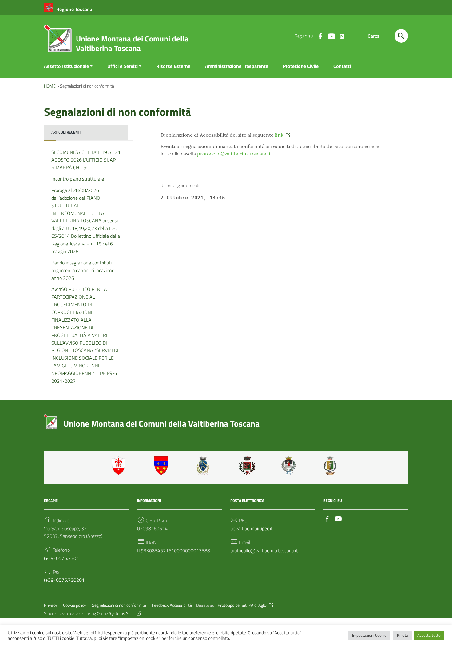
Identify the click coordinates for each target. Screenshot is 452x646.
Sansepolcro (289, 465)
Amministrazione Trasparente (236, 66)
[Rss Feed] (342, 35)
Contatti (342, 66)
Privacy (50, 605)
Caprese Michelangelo (204, 465)
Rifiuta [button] (402, 635)
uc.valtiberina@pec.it (251, 528)
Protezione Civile (301, 66)
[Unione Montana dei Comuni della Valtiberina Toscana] (58, 41)
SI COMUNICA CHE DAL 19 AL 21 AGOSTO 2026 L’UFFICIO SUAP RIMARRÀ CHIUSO (86, 159)
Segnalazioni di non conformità (119, 605)
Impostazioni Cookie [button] (369, 635)
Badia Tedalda (162, 465)
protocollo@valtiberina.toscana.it (234, 154)
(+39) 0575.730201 (64, 580)
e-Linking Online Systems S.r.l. (106, 613)
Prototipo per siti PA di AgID (242, 605)
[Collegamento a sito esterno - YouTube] (331, 36)
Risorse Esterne (173, 66)
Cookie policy (74, 605)
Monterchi (247, 465)
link (279, 135)
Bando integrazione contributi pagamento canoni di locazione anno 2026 (82, 270)
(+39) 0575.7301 (61, 558)
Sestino (332, 465)
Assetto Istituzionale (66, 66)
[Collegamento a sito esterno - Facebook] (320, 36)
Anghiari (120, 465)
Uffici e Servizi (122, 66)
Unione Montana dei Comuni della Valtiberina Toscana (132, 43)
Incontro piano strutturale (77, 178)
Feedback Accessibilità (172, 605)
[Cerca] (401, 36)
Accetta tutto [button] (429, 635)
